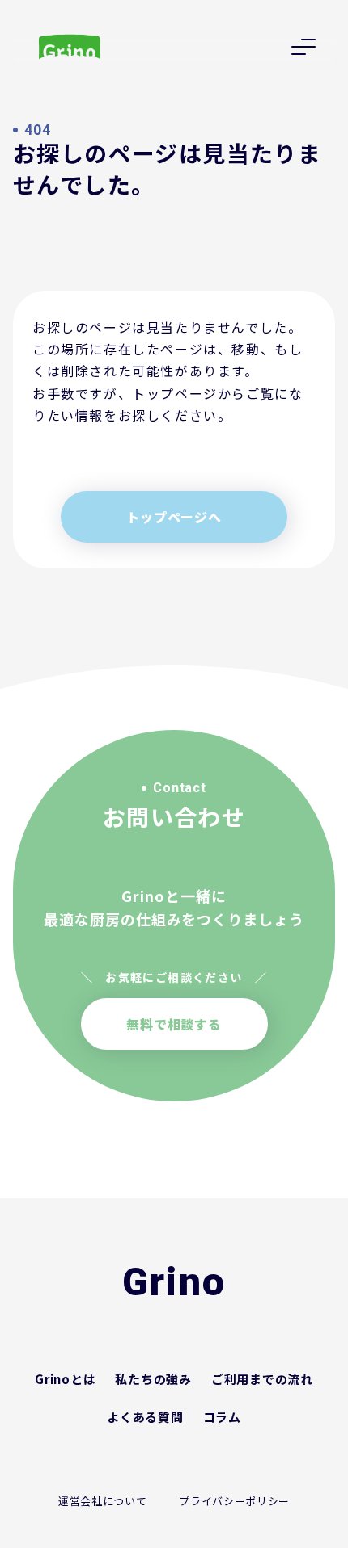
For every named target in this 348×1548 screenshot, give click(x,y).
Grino (174, 1282)
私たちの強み (153, 1378)
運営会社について (102, 1501)
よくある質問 (145, 1416)
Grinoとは (65, 1378)
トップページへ (174, 516)
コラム (222, 1416)
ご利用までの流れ (262, 1378)
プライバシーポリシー (234, 1501)
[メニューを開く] (303, 47)
